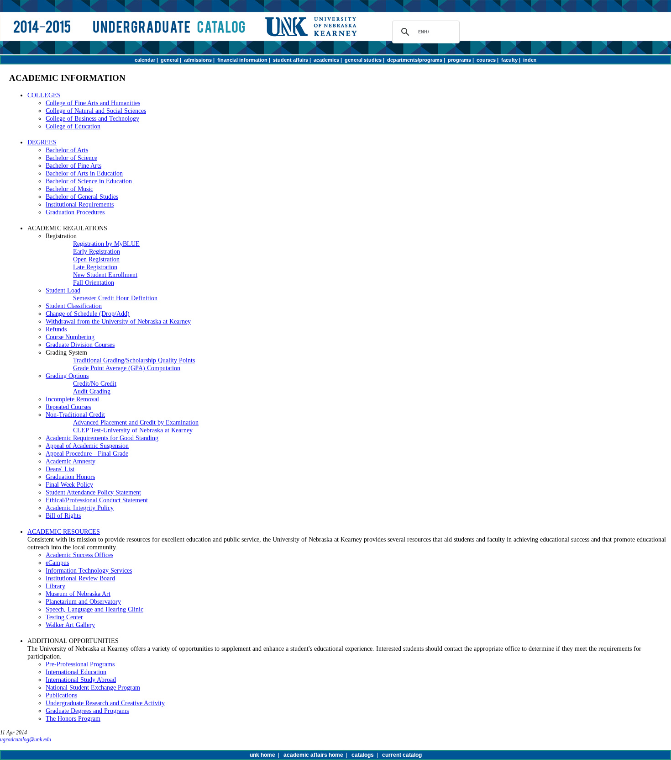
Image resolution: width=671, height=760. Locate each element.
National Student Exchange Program (93, 687)
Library (55, 586)
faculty (509, 60)
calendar (145, 60)
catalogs (362, 755)
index (529, 60)
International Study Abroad (81, 679)
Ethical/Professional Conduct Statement (97, 500)
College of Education (73, 126)
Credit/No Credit (94, 383)
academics (326, 60)
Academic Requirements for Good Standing (102, 437)
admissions (198, 60)
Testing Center (64, 617)
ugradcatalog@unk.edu (25, 739)
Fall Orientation (93, 282)
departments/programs (414, 60)
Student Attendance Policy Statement (93, 492)
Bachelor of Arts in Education (84, 173)
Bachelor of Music (69, 188)
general (169, 60)
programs (459, 60)
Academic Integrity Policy (80, 507)
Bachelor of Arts (67, 150)
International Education (76, 671)
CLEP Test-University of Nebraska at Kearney (133, 430)
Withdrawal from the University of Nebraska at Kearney (118, 321)
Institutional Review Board (80, 578)
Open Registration (96, 259)
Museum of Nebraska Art (78, 593)
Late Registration (95, 267)
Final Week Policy (69, 484)
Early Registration (96, 251)
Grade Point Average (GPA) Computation (126, 368)
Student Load (63, 290)
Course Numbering (70, 336)
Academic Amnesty (70, 461)
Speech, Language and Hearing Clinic (94, 609)
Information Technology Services (89, 570)
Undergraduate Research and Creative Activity (105, 703)
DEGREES (42, 142)
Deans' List (60, 469)
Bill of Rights (63, 515)
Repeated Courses (68, 406)
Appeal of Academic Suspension (87, 445)
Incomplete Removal (72, 399)
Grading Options (67, 375)
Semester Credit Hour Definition (115, 298)
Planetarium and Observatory (83, 601)
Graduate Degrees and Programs (87, 710)
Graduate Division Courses (80, 344)
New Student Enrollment (105, 274)
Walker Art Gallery (70, 624)
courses (486, 60)
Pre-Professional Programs (80, 664)
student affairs (290, 60)
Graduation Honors (70, 476)
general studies (363, 60)
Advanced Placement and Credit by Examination (136, 422)
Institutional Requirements (80, 204)
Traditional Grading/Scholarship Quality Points (134, 360)
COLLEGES (44, 95)
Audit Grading (91, 391)
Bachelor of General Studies (82, 196)
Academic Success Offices (79, 554)
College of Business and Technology (92, 118)
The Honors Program (73, 718)
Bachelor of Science (71, 157)
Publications (61, 695)
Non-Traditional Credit (75, 414)
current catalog (402, 755)
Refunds (56, 329)
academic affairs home (313, 755)
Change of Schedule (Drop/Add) (88, 313)
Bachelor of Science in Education (89, 181)
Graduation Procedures (75, 212)
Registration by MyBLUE (106, 243)
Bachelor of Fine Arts (73, 165)
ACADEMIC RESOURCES (63, 531)
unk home (262, 755)
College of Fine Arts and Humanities (93, 102)
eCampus (57, 562)
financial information (242, 60)
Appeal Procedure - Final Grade (87, 453)
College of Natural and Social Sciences (96, 110)
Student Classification (74, 305)
